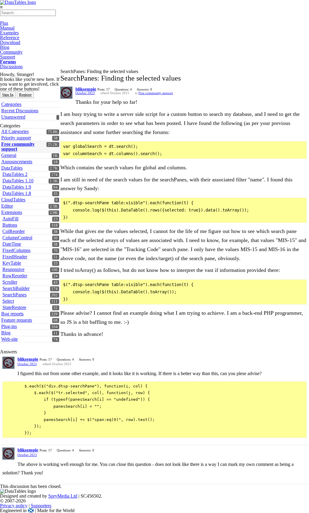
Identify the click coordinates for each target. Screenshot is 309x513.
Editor (7, 206)
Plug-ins (9, 326)
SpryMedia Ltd (62, 496)
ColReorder (13, 231)
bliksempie (85, 89)
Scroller (9, 282)
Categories (11, 104)
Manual (7, 27)
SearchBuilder (16, 288)
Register (25, 95)
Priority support (16, 137)
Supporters (41, 505)
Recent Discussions (19, 110)
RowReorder (14, 275)
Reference (9, 37)
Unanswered (13, 116)
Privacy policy (13, 505)
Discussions (11, 66)
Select (8, 301)
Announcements (16, 161)
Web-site (9, 339)
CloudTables (13, 199)
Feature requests (16, 320)
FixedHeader (14, 256)
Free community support (18, 146)
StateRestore (14, 307)
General (8, 155)
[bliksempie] (66, 93)
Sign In (8, 95)
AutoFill (10, 218)
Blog (4, 47)
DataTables (12, 167)
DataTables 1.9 (16, 187)
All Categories (15, 131)
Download (10, 42)
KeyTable (11, 263)
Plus (4, 23)
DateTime (11, 244)
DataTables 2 (14, 174)
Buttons (9, 225)
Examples (9, 32)
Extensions (11, 212)
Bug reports (12, 313)
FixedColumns (16, 250)
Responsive (13, 269)
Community (11, 52)
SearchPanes (14, 294)
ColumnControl (17, 237)
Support (7, 56)
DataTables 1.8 (16, 193)
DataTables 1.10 (17, 180)
